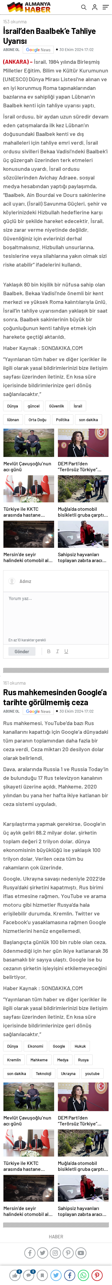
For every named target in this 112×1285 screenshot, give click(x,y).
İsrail (78, 405)
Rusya (83, 1059)
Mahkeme (39, 1059)
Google (59, 1046)
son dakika (88, 419)
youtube (92, 1073)
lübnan (13, 419)
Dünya (12, 405)
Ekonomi (35, 1046)
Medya (62, 1059)
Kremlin (14, 1059)
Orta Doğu (37, 419)
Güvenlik (56, 405)
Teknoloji (43, 1073)
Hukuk (80, 1046)
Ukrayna (68, 1073)
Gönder (22, 651)
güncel (34, 405)
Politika (62, 419)
